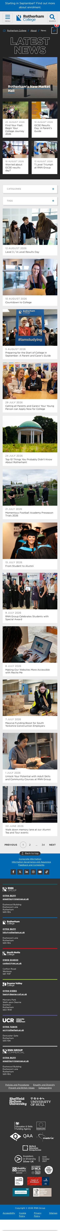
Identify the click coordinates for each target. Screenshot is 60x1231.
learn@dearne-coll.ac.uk (15, 994)
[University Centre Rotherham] (30, 1019)
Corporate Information (30, 859)
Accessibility (9, 1213)
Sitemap (53, 1213)
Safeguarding (45, 1088)
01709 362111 (9, 895)
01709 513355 (10, 991)
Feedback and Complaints (31, 865)
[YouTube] (40, 872)
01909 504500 (10, 960)
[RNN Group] (30, 888)
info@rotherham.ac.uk (14, 932)
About (33, 30)
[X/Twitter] (20, 872)
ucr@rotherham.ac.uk (13, 1030)
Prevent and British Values (21, 1088)
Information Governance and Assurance (31, 862)
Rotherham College (16, 30)
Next (52, 844)
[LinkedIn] (26, 872)
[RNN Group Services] (30, 1050)
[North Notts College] (30, 952)
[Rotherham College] (30, 18)
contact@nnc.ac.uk (12, 963)
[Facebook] (13, 872)
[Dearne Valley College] (30, 983)
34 (43, 844)
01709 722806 (10, 1027)
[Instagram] (33, 872)
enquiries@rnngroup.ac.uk (16, 899)
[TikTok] (46, 872)
